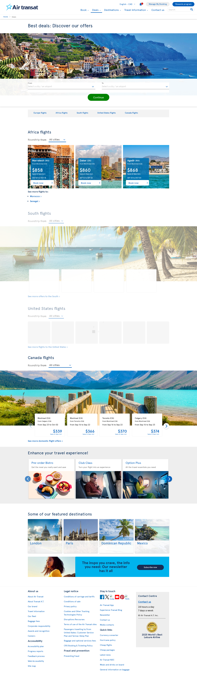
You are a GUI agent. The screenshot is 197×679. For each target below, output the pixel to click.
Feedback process (36, 656)
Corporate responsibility (39, 626)
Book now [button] (38, 182)
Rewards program (183, 4)
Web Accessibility (36, 661)
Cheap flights (106, 645)
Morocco (35, 196)
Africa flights (61, 112)
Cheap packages (107, 649)
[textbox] (61, 85)
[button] (98, 97)
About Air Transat (35, 596)
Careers (31, 635)
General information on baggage (115, 669)
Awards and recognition (38, 631)
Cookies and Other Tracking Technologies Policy (76, 613)
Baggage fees (34, 621)
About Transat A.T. (36, 601)
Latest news (105, 654)
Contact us (157, 10)
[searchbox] (180, 9)
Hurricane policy (107, 640)
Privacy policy (70, 606)
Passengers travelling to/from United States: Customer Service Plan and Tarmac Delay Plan (79, 632)
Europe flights (40, 112)
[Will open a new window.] (102, 597)
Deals (95, 10)
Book (83, 9)
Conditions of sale (72, 601)
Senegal (34, 201)
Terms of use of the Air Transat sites (80, 624)
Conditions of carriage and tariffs (79, 596)
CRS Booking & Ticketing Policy (78, 645)
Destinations (111, 9)
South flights (82, 112)
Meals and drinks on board (112, 664)
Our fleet (32, 616)
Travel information (135, 9)
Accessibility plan (36, 646)
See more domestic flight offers (44, 440)
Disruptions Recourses (74, 619)
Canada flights (131, 112)
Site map (32, 666)
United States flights (106, 112)
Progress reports (35, 651)
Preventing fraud (71, 656)
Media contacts (107, 624)
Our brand (32, 606)
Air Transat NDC (107, 659)
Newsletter (105, 615)
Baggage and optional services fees (80, 640)
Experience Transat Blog (111, 610)
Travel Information (36, 611)
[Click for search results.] (191, 9)
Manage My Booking (158, 4)
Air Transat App (107, 605)
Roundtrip (34, 140)
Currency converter (109, 635)
